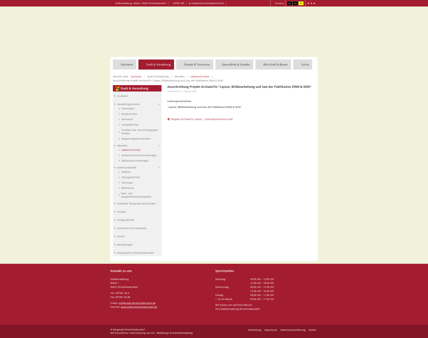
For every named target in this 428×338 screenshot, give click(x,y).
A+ (314, 3)
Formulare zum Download (131, 228)
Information (128, 108)
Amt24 (120, 236)
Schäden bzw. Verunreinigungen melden (139, 131)
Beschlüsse (127, 188)
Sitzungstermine (130, 177)
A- (308, 3)
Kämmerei (127, 119)
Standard (279, 3)
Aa (289, 3)
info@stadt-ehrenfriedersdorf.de (207, 3)
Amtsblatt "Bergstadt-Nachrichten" (136, 203)
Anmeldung (254, 329)
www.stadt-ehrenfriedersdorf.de (139, 307)
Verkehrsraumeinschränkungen (139, 155)
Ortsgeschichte (125, 220)
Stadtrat (125, 171)
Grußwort (122, 96)
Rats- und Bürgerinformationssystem (136, 195)
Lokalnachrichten (131, 149)
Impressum (270, 329)
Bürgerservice (129, 113)
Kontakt (121, 211)
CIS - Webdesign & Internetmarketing (172, 332)
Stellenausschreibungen (135, 160)
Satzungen (127, 182)
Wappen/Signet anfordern (136, 138)
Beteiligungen (125, 244)
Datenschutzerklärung (293, 329)
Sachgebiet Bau (130, 124)
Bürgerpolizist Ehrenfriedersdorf (135, 252)
